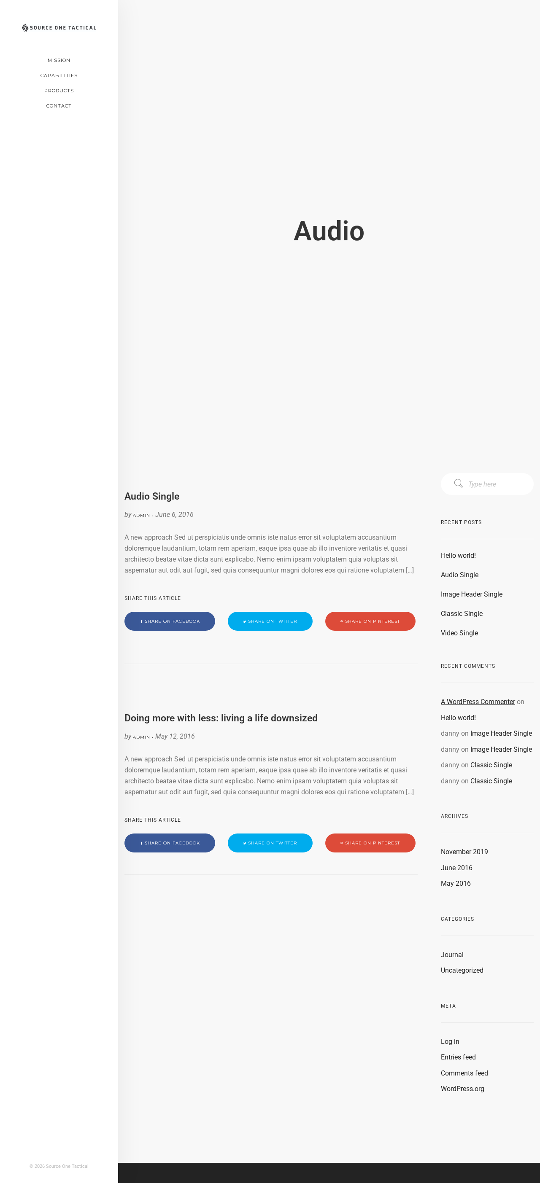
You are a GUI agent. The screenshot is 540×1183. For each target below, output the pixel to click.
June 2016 (456, 868)
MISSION (59, 60)
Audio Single (459, 575)
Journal (452, 955)
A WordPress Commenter (478, 702)
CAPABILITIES (59, 75)
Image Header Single (471, 594)
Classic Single (462, 614)
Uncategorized (462, 970)
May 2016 (456, 883)
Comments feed (464, 1073)
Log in (450, 1042)
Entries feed (458, 1057)
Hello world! (458, 555)
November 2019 (464, 852)
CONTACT (59, 106)
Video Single (459, 633)
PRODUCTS (59, 91)
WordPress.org (462, 1089)
